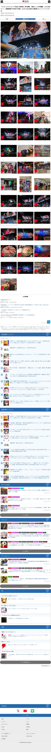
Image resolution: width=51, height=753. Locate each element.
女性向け (28, 726)
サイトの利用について (6, 733)
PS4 (23, 326)
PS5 (20, 326)
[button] (25, 40)
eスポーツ (48, 326)
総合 (3, 718)
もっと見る (25, 515)
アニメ (27, 721)
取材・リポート (5, 328)
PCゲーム (39, 326)
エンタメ (3, 721)
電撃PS (28, 724)
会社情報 (3, 738)
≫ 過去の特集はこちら (45, 665)
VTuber (3, 729)
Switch (3, 726)
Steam (43, 326)
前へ (7, 19)
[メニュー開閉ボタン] (49, 1)
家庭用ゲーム (15, 326)
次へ (44, 19)
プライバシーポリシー (31, 733)
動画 (27, 729)
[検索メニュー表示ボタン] (2, 1)
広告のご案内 (4, 736)
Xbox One (27, 326)
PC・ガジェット (5, 724)
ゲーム (10, 326)
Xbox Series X (33, 326)
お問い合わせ (29, 736)
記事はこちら (25, 19)
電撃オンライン (4, 326)
